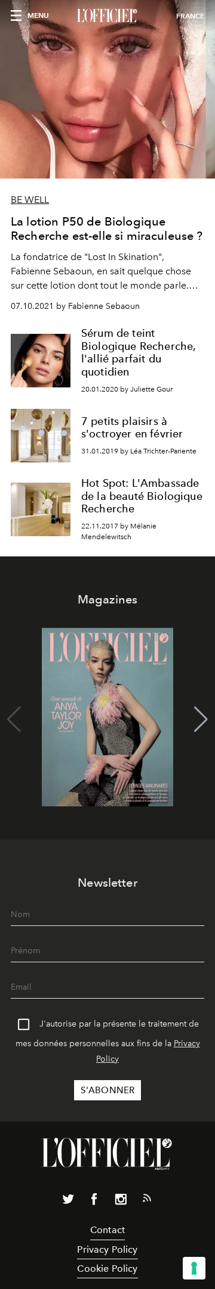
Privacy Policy (107, 1249)
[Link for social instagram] (121, 1201)
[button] (201, 719)
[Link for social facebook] (94, 1201)
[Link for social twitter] (68, 1201)
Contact (107, 1229)
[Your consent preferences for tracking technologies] (194, 1268)
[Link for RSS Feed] (147, 1200)
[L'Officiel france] (107, 16)
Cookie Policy (107, 1268)
